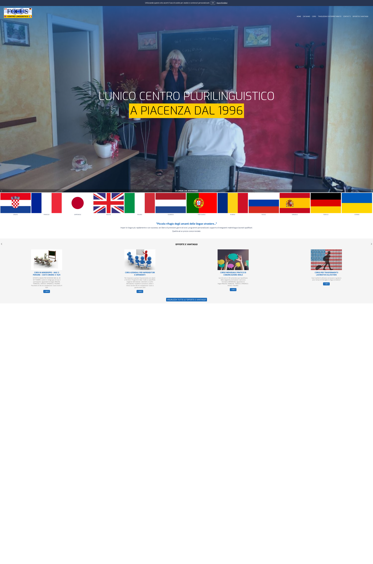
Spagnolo (357, 214)
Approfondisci (222, 3)
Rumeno (294, 214)
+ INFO (46, 290)
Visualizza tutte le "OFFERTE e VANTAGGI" (186, 300)
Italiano (201, 214)
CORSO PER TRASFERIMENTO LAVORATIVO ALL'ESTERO (140, 273)
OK (213, 3)
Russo (326, 214)
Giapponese (139, 214)
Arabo (15, 214)
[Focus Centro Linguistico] (18, 13)
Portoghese (264, 214)
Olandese (233, 214)
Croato (77, 214)
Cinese (46, 214)
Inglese (170, 214)
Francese (109, 214)
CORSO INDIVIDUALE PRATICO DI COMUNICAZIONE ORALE (47, 273)
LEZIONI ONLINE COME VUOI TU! (233, 272)
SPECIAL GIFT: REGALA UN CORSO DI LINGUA (326, 273)
